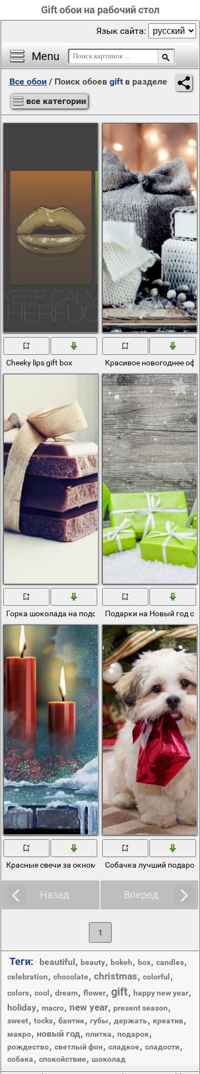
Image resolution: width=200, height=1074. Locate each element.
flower (94, 992)
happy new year (160, 992)
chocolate (70, 976)
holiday (21, 1007)
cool (41, 992)
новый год (58, 1033)
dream (66, 992)
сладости (162, 1046)
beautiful (57, 962)
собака (20, 1059)
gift (119, 991)
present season (140, 1007)
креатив (168, 1020)
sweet (17, 1020)
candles (170, 962)
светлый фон (78, 1046)
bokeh (121, 962)
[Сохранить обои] (74, 345)
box (144, 962)
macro (53, 1007)
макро (19, 1034)
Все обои (28, 81)
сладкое (123, 1046)
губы (99, 1020)
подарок (133, 1034)
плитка (99, 1034)
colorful (156, 976)
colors (18, 992)
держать (130, 1020)
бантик (71, 1020)
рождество (28, 1046)
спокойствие (62, 1059)
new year (88, 1007)
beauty (93, 962)
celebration (27, 976)
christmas (115, 976)
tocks (43, 1020)
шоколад (109, 1059)
